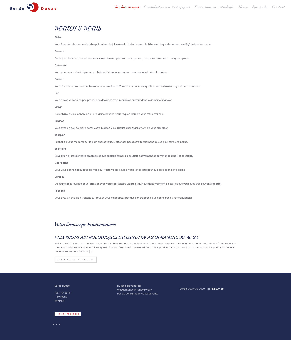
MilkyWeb (218, 289)
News (243, 7)
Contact (278, 7)
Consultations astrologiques (167, 7)
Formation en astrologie (214, 7)
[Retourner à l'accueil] (32, 7)
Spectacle (259, 7)
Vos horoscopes (126, 7)
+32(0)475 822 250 (68, 314)
